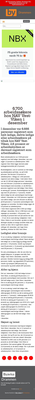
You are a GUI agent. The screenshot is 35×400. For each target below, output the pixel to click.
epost (20, 389)
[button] (3, 21)
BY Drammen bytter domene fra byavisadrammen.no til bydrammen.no (18, 3)
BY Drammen (26, 393)
